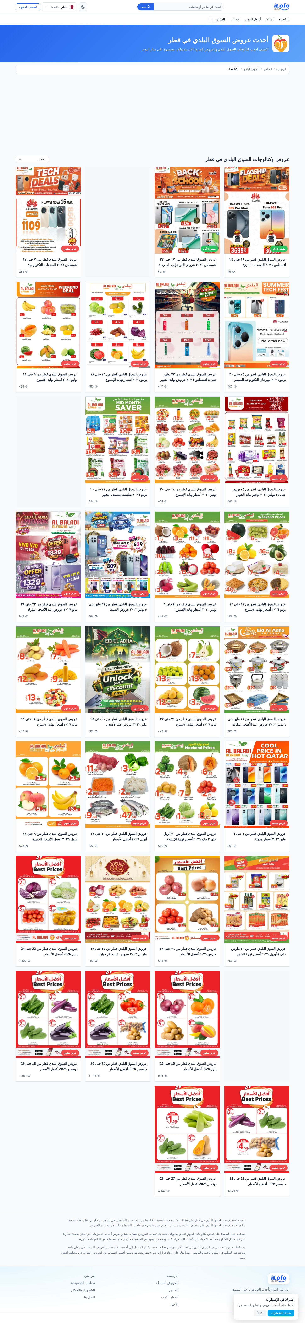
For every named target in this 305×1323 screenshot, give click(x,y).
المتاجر (269, 19)
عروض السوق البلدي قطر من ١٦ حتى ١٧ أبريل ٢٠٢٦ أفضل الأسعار (118, 836)
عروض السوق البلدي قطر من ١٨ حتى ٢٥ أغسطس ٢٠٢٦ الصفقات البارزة (257, 262)
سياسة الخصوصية (82, 1283)
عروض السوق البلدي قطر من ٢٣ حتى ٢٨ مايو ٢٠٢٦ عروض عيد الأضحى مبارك (49, 606)
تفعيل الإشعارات (281, 1313)
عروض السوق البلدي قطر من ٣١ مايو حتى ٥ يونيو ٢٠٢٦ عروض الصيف (118, 606)
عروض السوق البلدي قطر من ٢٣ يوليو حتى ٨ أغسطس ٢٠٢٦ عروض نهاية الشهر (188, 377)
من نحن (89, 1275)
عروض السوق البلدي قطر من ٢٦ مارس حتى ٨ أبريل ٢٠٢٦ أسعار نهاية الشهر (258, 951)
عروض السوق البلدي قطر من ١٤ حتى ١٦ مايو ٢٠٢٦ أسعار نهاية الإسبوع (49, 721)
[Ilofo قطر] (278, 1279)
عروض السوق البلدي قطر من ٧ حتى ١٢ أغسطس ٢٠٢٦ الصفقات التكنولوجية (50, 262)
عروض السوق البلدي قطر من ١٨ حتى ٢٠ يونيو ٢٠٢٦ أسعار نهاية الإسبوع (188, 491)
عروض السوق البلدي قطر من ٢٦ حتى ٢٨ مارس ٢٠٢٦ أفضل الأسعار (188, 951)
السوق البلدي (251, 69)
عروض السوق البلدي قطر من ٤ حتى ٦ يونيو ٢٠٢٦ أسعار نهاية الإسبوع (190, 606)
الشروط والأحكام (83, 1290)
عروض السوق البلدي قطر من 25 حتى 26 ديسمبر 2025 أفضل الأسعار (118, 1066)
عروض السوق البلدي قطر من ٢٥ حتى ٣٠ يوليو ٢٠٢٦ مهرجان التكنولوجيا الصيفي (257, 377)
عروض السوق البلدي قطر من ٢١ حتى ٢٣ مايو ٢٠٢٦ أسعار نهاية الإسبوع (188, 721)
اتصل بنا (89, 1297)
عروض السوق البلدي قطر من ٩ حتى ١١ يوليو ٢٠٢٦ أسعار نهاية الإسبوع (50, 377)
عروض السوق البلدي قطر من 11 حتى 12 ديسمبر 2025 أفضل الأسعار (257, 1181)
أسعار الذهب (252, 19)
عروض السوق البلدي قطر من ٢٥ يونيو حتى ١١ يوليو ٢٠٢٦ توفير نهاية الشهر (260, 491)
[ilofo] (281, 6)
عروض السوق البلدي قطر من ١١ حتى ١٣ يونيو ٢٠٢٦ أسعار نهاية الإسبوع (257, 606)
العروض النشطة (167, 1283)
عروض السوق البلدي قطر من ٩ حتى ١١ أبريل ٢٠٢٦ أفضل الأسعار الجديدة (50, 836)
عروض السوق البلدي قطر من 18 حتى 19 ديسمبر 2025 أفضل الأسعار (49, 1066)
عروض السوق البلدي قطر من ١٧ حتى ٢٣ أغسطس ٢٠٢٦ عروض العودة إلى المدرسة (187, 262)
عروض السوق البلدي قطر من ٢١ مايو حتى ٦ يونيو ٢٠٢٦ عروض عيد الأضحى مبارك (257, 721)
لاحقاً (260, 1313)
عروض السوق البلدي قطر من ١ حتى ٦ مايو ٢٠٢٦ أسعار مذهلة (259, 836)
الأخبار (236, 19)
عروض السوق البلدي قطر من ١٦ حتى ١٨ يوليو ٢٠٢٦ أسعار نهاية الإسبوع (118, 377)
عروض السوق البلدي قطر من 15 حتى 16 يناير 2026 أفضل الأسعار (188, 1066)
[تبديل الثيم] (83, 6)
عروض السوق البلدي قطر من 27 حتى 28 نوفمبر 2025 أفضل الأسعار (188, 1181)
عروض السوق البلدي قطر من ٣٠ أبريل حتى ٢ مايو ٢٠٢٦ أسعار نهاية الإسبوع (189, 836)
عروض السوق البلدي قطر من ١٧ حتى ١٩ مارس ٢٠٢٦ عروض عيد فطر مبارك (118, 951)
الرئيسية (284, 19)
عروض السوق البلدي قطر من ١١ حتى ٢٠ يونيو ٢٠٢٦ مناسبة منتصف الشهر (118, 491)
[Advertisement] (152, 110)
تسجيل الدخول (28, 7)
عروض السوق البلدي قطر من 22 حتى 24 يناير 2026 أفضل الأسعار (49, 951)
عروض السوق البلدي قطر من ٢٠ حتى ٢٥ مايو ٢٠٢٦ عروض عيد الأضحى (118, 721)
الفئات (220, 19)
